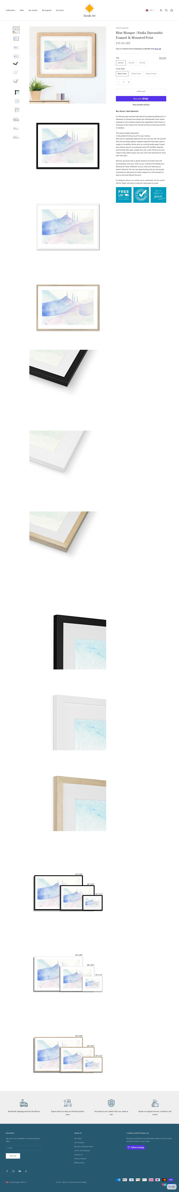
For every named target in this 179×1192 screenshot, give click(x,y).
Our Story (60, 10)
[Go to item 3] (16, 47)
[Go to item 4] (16, 56)
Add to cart (141, 91)
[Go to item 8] (16, 91)
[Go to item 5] (16, 65)
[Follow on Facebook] (7, 1171)
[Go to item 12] (16, 126)
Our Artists (33, 10)
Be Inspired (46, 10)
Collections (10, 10)
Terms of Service (80, 1159)
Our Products (79, 1142)
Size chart (162, 58)
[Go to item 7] (16, 82)
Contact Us (78, 1154)
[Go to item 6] (16, 73)
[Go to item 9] (16, 100)
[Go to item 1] (16, 29)
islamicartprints (122, 28)
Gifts (22, 10)
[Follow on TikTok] (26, 1171)
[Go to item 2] (16, 38)
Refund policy (79, 1163)
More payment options (141, 104)
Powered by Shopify (80, 1182)
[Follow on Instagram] (13, 1171)
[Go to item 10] (16, 109)
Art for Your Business (82, 1150)
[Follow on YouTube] (20, 1171)
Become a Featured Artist (83, 1146)
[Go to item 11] (16, 117)
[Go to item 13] (16, 135)
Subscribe (13, 1156)
